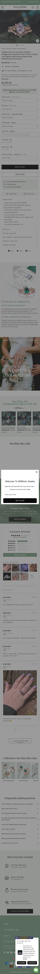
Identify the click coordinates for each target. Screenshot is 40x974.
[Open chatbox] (36, 970)
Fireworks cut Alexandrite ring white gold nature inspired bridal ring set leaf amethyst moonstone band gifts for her (29, 951)
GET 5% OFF (20, 500)
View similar (21, 962)
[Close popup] (37, 939)
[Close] (36, 472)
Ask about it (32, 962)
